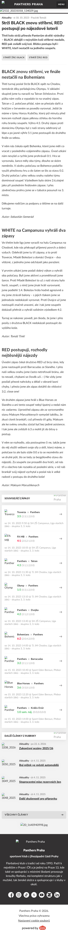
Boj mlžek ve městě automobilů (39, 765)
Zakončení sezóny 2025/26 (36, 748)
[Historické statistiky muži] (34, 825)
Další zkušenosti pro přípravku (38, 798)
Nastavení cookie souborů (34, 920)
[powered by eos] (34, 928)
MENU (61, 4)
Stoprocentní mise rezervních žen (40, 782)
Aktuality (24, 744)
